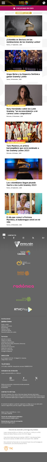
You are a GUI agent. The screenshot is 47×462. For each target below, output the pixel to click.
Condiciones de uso (6, 386)
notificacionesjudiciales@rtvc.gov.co (10, 418)
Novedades (12, 179)
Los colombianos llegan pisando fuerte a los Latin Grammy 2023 (21, 184)
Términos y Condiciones (7, 349)
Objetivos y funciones (6, 326)
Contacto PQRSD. (41, 397)
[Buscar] (44, 3)
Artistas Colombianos (16, 36)
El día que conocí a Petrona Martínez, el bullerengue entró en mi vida (23, 219)
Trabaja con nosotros (6, 340)
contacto (12, 235)
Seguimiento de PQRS (28, 405)
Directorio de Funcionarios (7, 346)
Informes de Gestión (6, 330)
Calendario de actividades (7, 342)
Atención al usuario (6, 339)
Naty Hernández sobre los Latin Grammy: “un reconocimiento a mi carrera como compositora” (22, 111)
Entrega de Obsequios (6, 351)
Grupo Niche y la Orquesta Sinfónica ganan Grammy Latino (23, 75)
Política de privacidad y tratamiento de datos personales (15, 384)
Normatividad (4, 327)
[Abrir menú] (3, 3)
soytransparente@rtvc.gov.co (8, 422)
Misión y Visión (5, 324)
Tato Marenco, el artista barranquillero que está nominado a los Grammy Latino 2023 (23, 148)
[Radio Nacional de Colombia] (23, 3)
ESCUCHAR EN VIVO (25, 8)
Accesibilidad (4, 387)
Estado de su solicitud (6, 348)
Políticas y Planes (5, 329)
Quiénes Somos (6, 321)
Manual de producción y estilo (8, 332)
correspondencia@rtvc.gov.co (11, 397)
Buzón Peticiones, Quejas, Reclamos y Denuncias (13, 343)
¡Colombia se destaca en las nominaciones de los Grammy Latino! (23, 40)
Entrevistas (12, 214)
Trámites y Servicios (6, 345)
